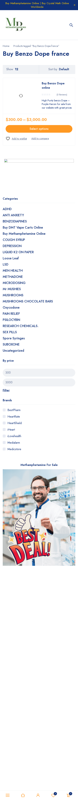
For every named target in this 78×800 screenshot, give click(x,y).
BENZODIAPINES (15, 221)
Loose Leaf (11, 258)
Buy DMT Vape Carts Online (23, 227)
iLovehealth (14, 436)
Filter (6, 390)
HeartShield (14, 423)
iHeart (11, 430)
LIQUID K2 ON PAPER (18, 252)
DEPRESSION (12, 246)
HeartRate (13, 416)
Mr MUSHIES (12, 289)
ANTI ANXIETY (13, 215)
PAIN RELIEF (11, 313)
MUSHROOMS (13, 295)
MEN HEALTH (13, 270)
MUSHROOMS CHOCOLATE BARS (28, 301)
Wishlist (55, 793)
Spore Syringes (14, 338)
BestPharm (13, 410)
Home (6, 46)
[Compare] (40, 138)
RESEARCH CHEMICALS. (21, 326)
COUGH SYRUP (14, 239)
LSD (5, 264)
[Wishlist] (16, 138)
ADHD (7, 209)
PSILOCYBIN (11, 319)
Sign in (38, 795)
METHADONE (13, 276)
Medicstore (14, 449)
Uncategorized (13, 350)
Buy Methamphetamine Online (24, 233)
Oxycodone (11, 307)
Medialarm (13, 443)
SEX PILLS (10, 332)
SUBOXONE (11, 344)
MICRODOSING (14, 283)
